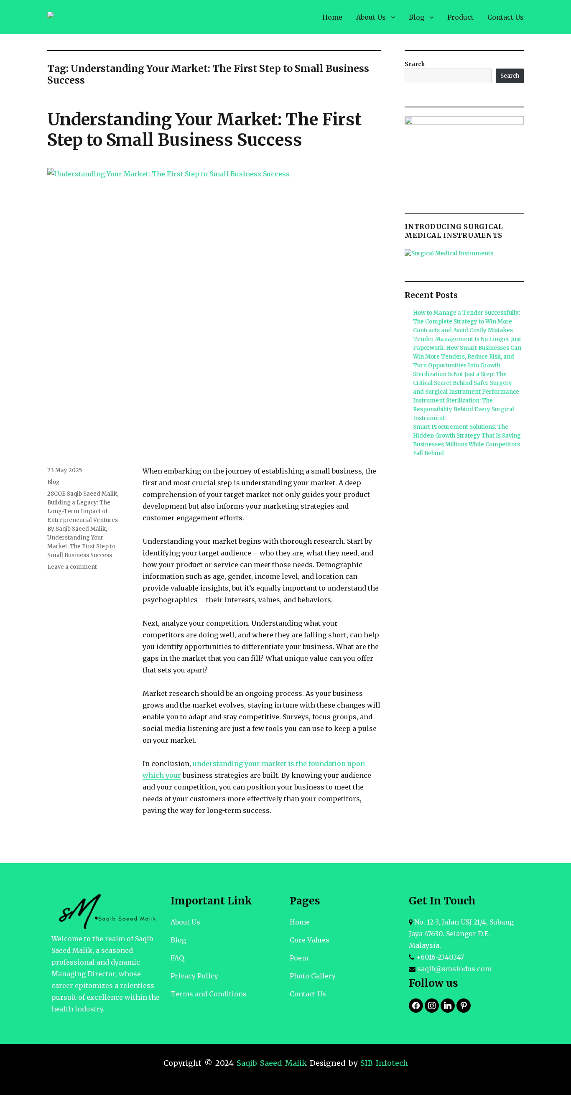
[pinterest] (463, 1005)
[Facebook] (416, 1005)
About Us (371, 17)
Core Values (309, 940)
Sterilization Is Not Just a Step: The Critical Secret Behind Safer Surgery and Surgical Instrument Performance (466, 383)
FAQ (177, 958)
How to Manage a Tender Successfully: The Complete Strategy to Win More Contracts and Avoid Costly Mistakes (466, 321)
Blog (416, 17)
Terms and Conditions (209, 994)
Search (415, 64)
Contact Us (505, 17)
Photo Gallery (313, 976)
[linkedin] (448, 1005)
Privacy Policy (194, 976)
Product (460, 17)
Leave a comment (72, 566)
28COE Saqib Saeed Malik (82, 493)
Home (332, 17)
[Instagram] (432, 1005)
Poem (299, 958)
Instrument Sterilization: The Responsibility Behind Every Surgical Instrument (463, 409)
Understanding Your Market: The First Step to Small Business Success (204, 129)
